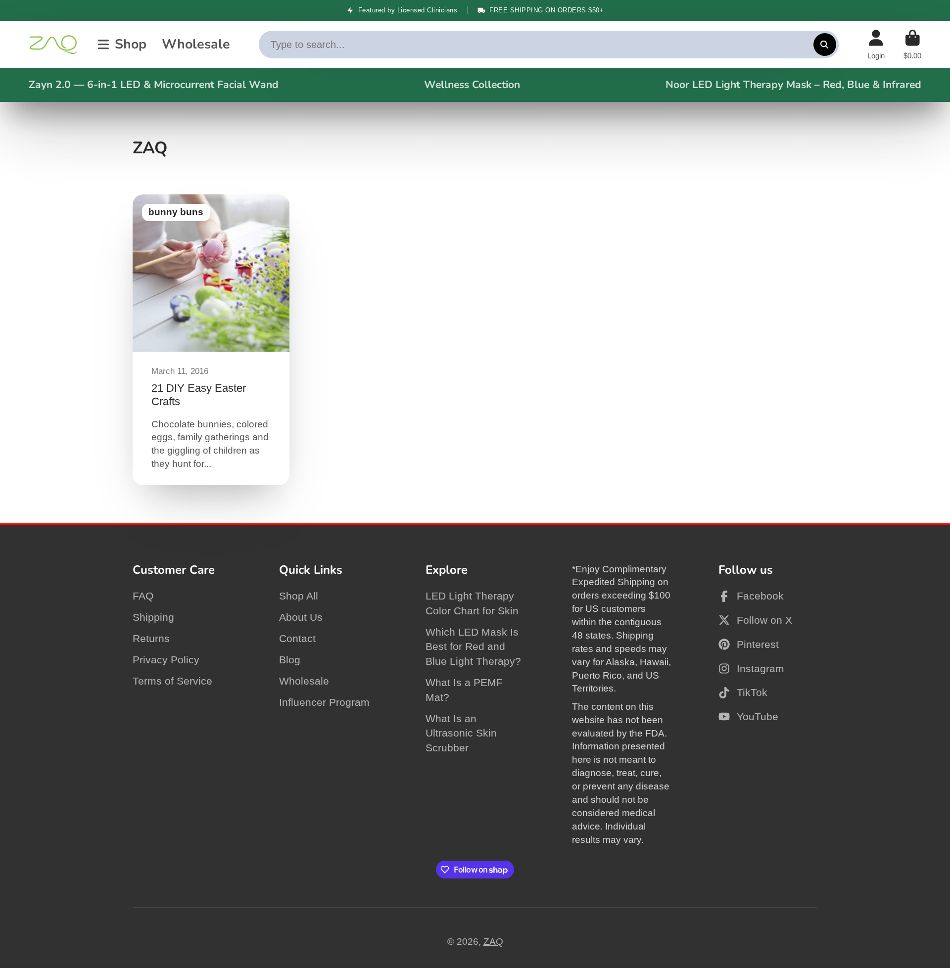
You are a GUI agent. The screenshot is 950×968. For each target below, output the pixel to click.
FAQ (143, 595)
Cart (912, 44)
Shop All (298, 595)
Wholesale (196, 44)
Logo (53, 44)
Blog (289, 659)
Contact (297, 638)
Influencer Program (324, 702)
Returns (151, 638)
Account (876, 44)
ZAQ (493, 941)
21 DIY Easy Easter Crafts (211, 339)
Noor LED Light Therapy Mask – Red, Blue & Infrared (793, 85)
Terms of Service (172, 681)
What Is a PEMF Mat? (464, 690)
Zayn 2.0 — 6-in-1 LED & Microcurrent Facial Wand (154, 85)
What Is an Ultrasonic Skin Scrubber (461, 733)
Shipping (153, 617)
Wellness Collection (472, 85)
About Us (301, 617)
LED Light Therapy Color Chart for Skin (472, 603)
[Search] (824, 44)
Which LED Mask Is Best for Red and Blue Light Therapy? (473, 646)
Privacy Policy (166, 659)
